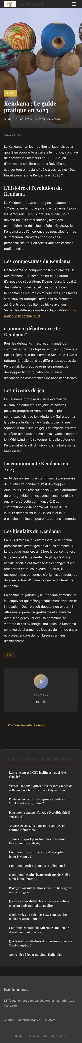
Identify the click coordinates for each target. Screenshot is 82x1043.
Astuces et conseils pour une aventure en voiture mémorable (37, 828)
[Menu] (74, 4)
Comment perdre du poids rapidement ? (37, 866)
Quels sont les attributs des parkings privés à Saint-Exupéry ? (40, 943)
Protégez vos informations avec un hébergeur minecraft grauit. (40, 890)
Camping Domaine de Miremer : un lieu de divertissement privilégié (39, 930)
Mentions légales (29, 1020)
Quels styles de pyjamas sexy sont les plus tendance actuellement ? (38, 917)
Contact (50, 1020)
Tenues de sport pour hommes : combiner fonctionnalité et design (38, 841)
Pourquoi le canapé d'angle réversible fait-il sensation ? (39, 814)
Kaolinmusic (30, 4)
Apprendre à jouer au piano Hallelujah (35, 954)
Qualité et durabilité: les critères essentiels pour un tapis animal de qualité (39, 903)
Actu (10, 93)
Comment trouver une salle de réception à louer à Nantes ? (38, 854)
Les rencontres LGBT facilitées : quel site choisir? (37, 774)
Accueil (8, 134)
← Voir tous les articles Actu (24, 725)
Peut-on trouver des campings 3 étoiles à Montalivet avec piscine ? (37, 801)
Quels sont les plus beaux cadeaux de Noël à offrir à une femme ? (39, 877)
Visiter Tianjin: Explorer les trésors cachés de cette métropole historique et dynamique (40, 788)
